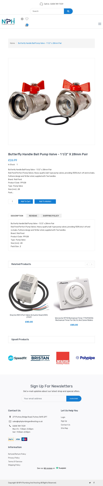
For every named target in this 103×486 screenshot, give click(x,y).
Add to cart (25, 201)
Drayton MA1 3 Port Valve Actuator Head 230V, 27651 (29, 316)
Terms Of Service (15, 462)
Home (12, 43)
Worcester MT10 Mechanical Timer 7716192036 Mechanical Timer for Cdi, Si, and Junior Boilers (74, 319)
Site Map (64, 428)
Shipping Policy (51, 216)
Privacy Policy (14, 458)
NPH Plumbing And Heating (29, 483)
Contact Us (65, 425)
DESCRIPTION (17, 216)
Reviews (33, 216)
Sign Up (64, 421)
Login (63, 417)
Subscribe (74, 399)
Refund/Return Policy (17, 454)
